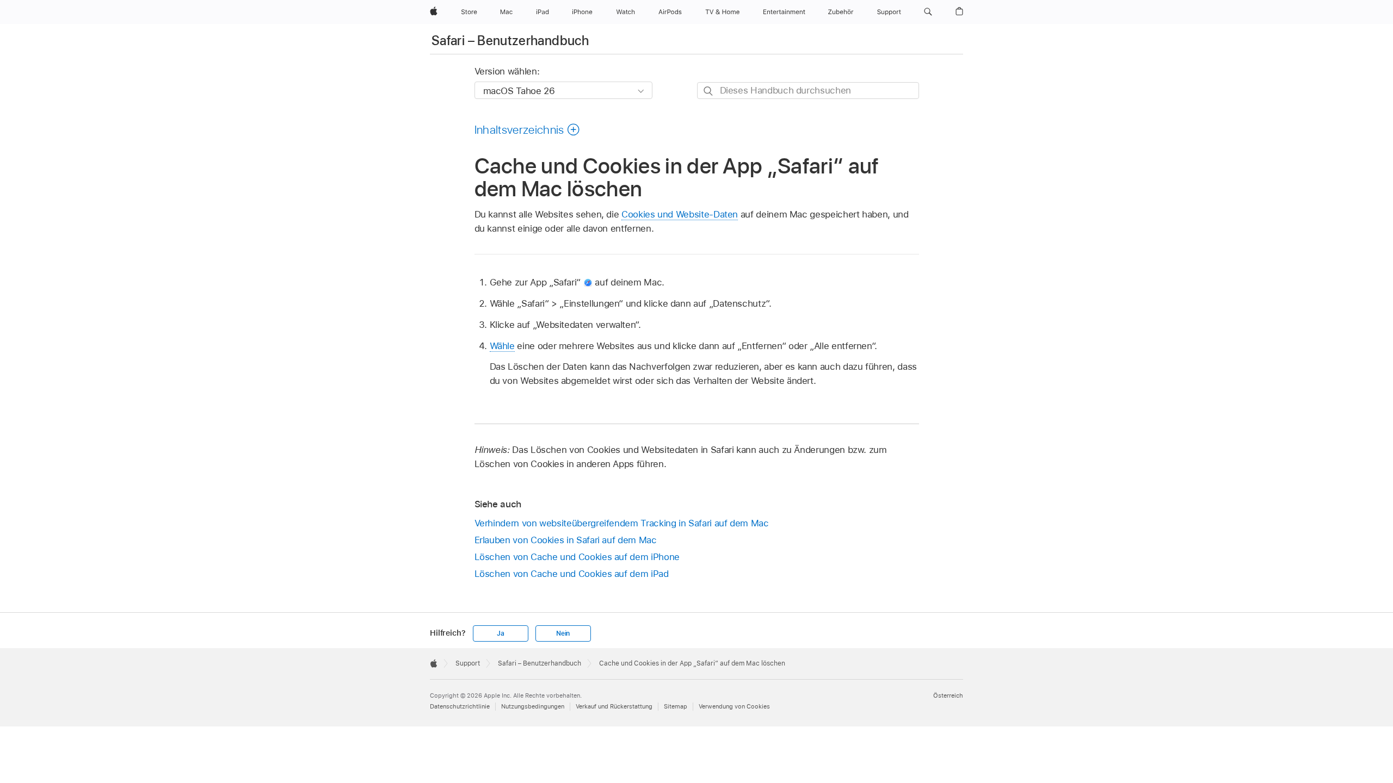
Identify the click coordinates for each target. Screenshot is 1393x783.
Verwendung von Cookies (734, 706)
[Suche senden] (708, 91)
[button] (928, 12)
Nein (563, 633)
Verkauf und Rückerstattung (614, 706)
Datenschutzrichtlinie (460, 706)
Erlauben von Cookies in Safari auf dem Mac (565, 540)
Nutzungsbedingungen (532, 706)
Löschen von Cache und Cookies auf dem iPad (571, 573)
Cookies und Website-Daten (679, 214)
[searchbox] (808, 90)
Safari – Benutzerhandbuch (510, 40)
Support (467, 663)
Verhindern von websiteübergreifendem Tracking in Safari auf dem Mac (621, 523)
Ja (500, 633)
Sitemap (675, 706)
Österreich (948, 695)
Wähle (502, 345)
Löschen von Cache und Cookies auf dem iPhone (577, 556)
